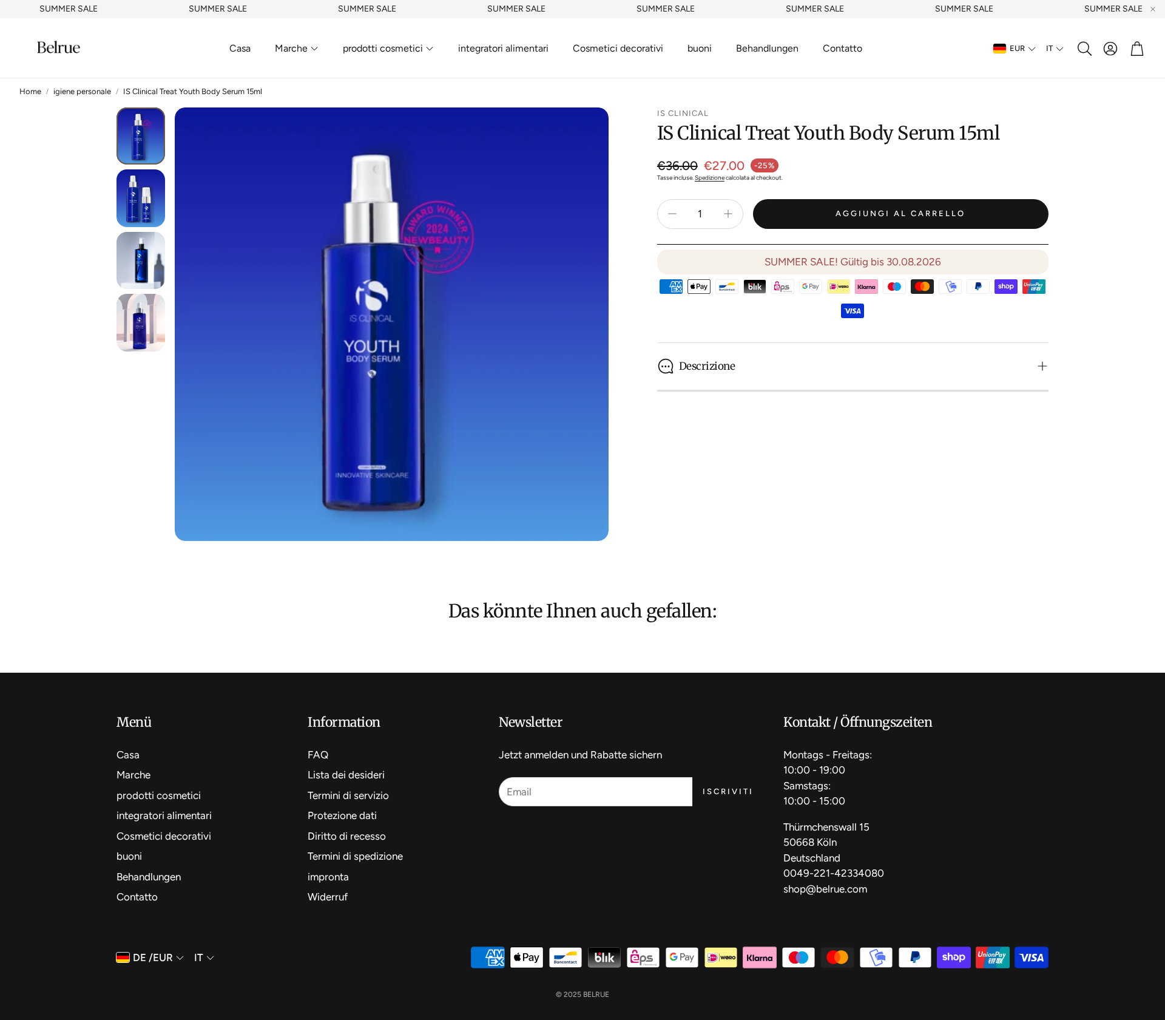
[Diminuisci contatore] (672, 214)
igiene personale (82, 91)
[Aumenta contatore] (728, 214)
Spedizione (709, 178)
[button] (1083, 48)
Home (30, 91)
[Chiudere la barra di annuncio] (1153, 9)
